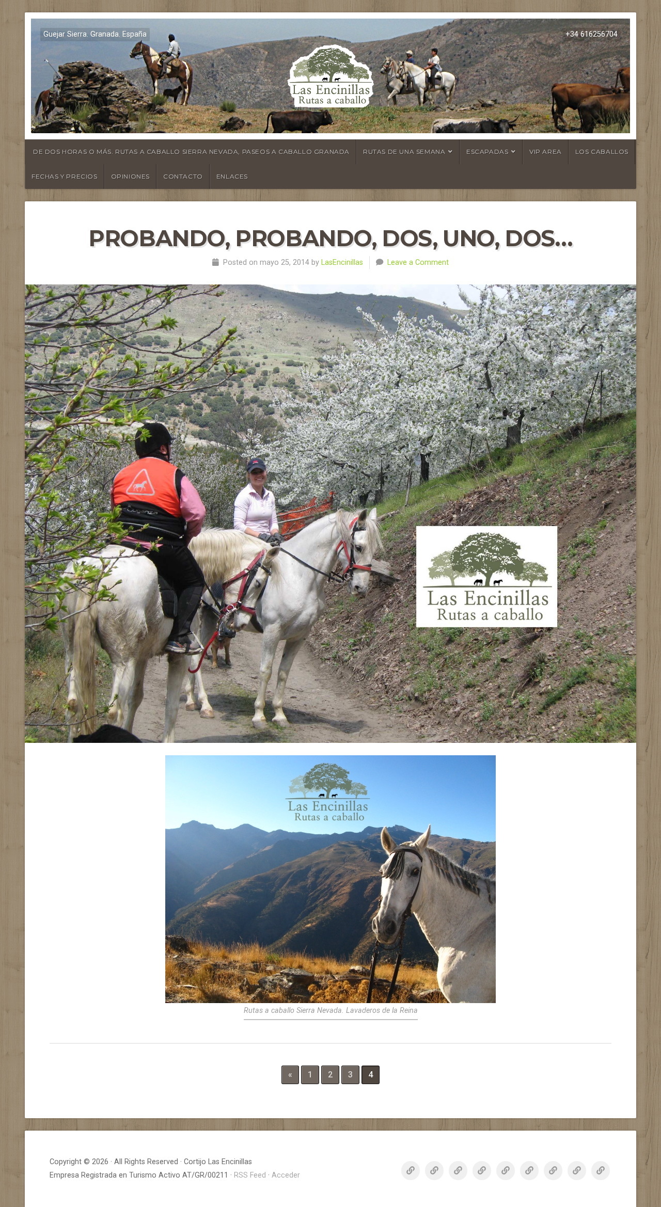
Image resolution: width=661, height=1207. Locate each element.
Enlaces (232, 176)
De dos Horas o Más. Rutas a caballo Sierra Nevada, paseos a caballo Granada (191, 151)
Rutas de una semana (404, 151)
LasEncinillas (342, 262)
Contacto (183, 176)
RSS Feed (250, 1175)
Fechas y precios (65, 176)
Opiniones (130, 176)
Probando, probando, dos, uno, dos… (330, 238)
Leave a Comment (418, 262)
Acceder (286, 1175)
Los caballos (601, 151)
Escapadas (487, 151)
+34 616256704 (591, 34)
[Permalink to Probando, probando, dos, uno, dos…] (330, 513)
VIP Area (545, 151)
